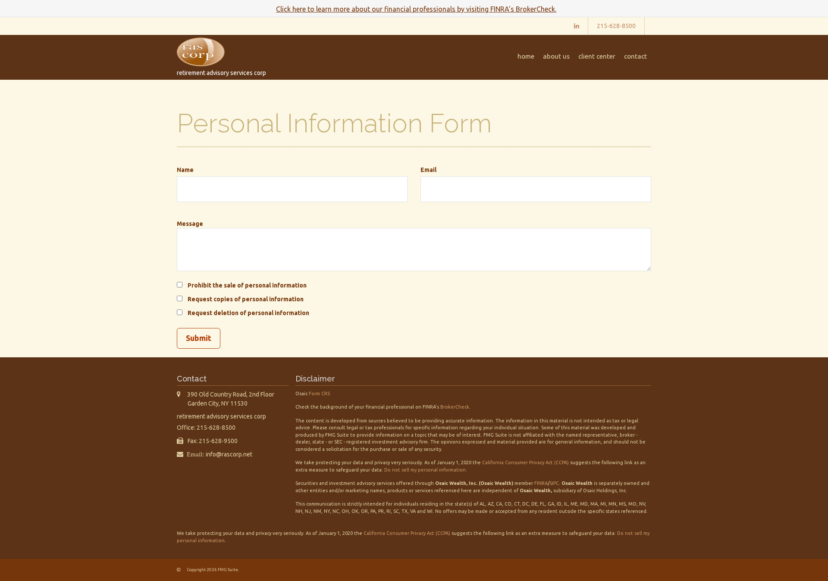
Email (428, 169)
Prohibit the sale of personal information (247, 285)
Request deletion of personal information (248, 312)
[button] (556, 56)
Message (190, 223)
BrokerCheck (454, 406)
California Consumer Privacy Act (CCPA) (525, 462)
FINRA (541, 483)
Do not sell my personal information (425, 469)
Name (185, 169)
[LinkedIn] (576, 26)
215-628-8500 (616, 25)
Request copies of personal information (246, 299)
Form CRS (319, 393)
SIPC (554, 483)
